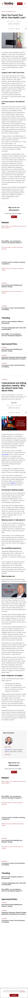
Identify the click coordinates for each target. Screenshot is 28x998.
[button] (3, 4)
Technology (5, 379)
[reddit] (16, 28)
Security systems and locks (9, 11)
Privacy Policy (22, 991)
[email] (18, 28)
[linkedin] (11, 28)
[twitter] (14, 28)
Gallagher (12, 483)
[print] (25, 28)
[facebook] (9, 28)
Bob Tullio (14, 402)
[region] (14, 993)
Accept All (14, 995)
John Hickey (5, 454)
